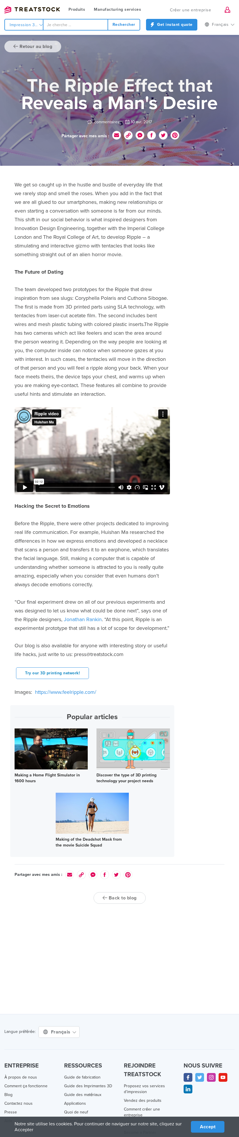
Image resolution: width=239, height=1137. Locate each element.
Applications (75, 1103)
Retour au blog (35, 46)
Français (61, 1032)
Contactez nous (18, 1103)
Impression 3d (24, 24)
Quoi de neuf (76, 1112)
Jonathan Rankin (83, 619)
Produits (76, 9)
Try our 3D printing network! (52, 673)
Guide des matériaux (82, 1094)
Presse (10, 1112)
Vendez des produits (142, 1100)
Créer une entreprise (190, 10)
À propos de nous (20, 1077)
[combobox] (75, 24)
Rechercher (124, 24)
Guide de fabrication (82, 1077)
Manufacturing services (117, 9)
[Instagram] (211, 1077)
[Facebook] (188, 1077)
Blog (8, 1094)
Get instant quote (174, 24)
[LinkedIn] (188, 1089)
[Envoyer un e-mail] (116, 135)
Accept (207, 1127)
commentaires (106, 122)
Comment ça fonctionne (26, 1085)
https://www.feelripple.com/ (65, 692)
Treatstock (32, 9)
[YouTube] (223, 1077)
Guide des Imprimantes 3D (88, 1085)
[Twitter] (199, 1077)
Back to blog (122, 898)
